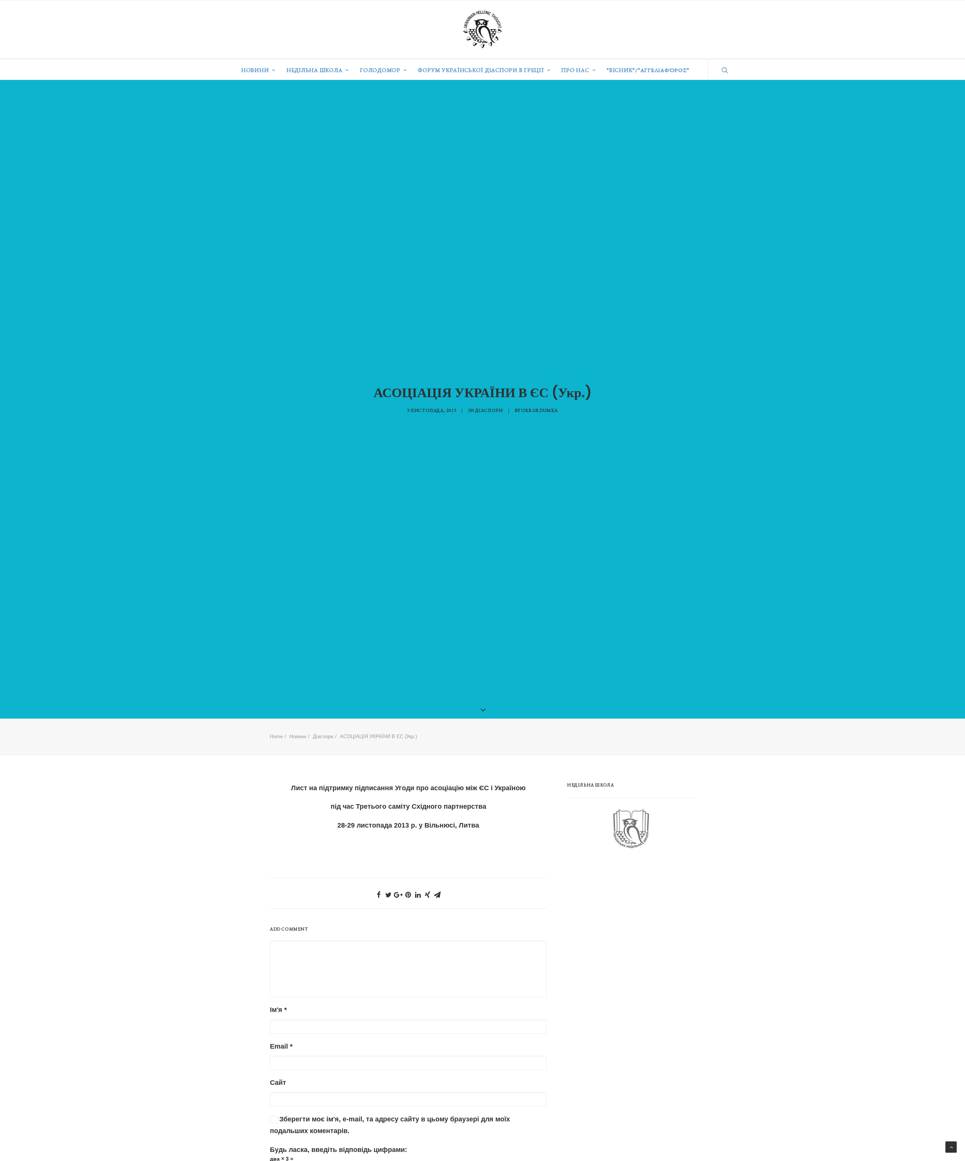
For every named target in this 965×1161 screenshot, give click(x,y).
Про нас (575, 70)
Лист (299, 788)
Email (281, 1046)
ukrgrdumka (539, 410)
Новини (255, 70)
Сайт (278, 1082)
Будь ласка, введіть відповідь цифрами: (338, 1149)
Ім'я (278, 1010)
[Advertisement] (623, 916)
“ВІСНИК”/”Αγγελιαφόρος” (648, 70)
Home (276, 736)
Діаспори (489, 410)
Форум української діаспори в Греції (481, 70)
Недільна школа (314, 70)
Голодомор (380, 70)
